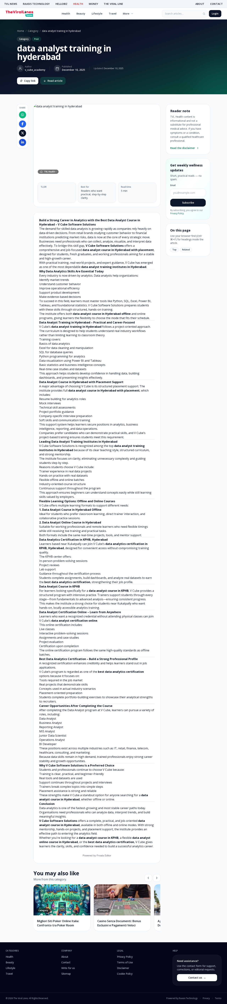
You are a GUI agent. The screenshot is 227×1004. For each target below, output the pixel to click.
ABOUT (199, 3)
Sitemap (66, 973)
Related (186, 249)
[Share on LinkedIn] (22, 142)
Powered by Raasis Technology (182, 998)
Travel (113, 13)
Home (20, 31)
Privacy (206, 998)
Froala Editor (104, 855)
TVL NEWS (10, 3)
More (126, 13)
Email (173, 185)
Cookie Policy (124, 973)
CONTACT (216, 3)
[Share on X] (22, 133)
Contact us (197, 977)
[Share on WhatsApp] (22, 114)
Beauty (80, 13)
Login (215, 13)
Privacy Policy (177, 213)
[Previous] (148, 877)
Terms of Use (125, 962)
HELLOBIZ (62, 3)
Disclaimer (123, 968)
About (64, 956)
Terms (218, 998)
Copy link (29, 80)
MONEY (93, 3)
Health (66, 13)
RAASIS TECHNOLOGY (36, 3)
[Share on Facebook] (22, 124)
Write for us (68, 968)
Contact (65, 962)
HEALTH (78, 3)
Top (174, 249)
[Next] (156, 877)
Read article (55, 80)
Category (33, 31)
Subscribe (188, 202)
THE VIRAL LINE (113, 3)
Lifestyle (97, 13)
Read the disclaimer (182, 148)
